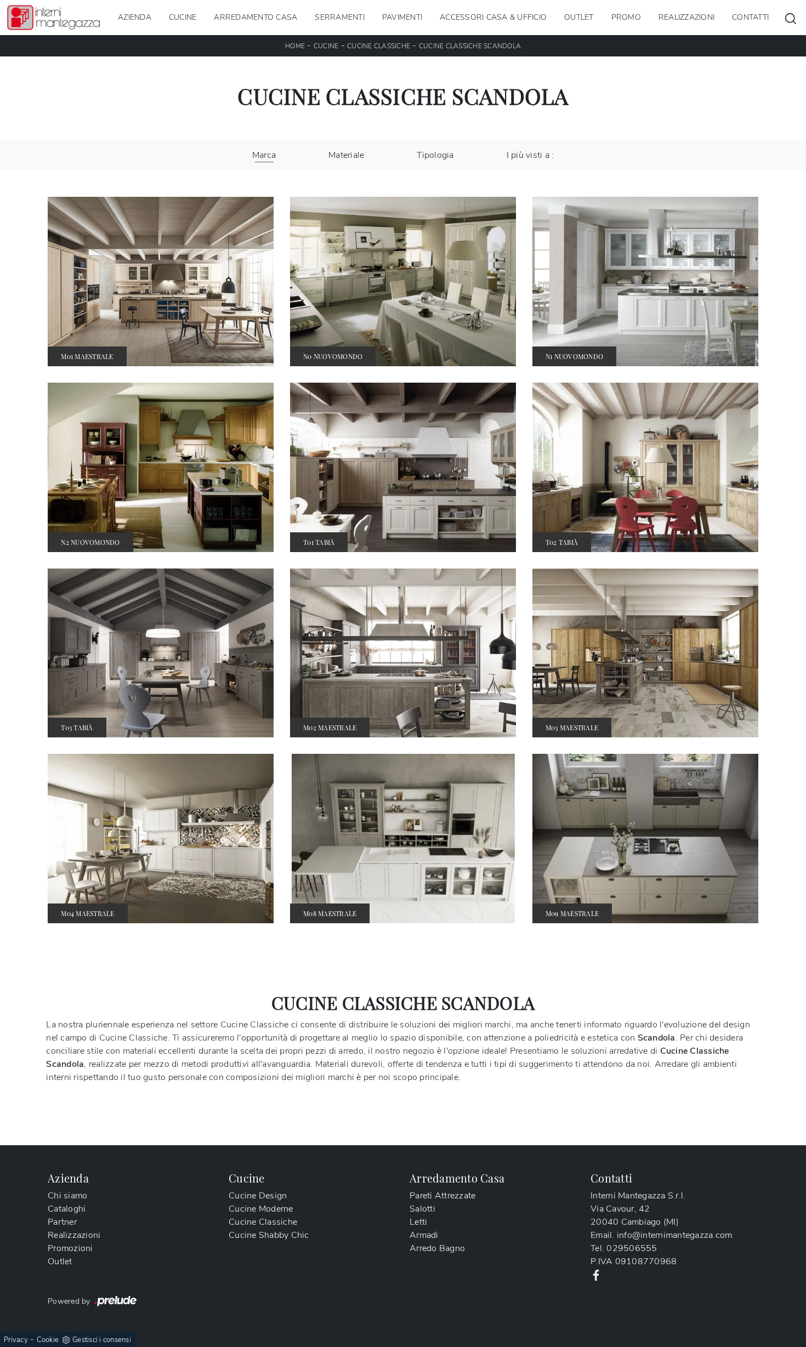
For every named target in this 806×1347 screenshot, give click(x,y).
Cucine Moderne (261, 1209)
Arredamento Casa (255, 17)
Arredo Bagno (437, 1248)
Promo (626, 17)
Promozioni (70, 1248)
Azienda (134, 17)
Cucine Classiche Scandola (470, 46)
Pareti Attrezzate (442, 1196)
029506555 (631, 1248)
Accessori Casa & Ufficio (493, 17)
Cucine (183, 17)
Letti (418, 1222)
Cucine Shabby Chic (269, 1235)
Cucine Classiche (378, 46)
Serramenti (340, 17)
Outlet (579, 17)
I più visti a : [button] (530, 155)
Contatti (750, 17)
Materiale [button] (346, 155)
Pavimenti (402, 17)
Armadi (424, 1235)
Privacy (16, 1340)
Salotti (422, 1209)
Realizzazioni (686, 17)
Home (295, 46)
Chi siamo (67, 1196)
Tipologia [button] (435, 155)
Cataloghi (67, 1209)
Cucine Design (258, 1196)
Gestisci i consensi (101, 1340)
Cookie (48, 1340)
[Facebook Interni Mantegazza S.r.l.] (596, 1275)
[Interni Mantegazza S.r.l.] (53, 17)
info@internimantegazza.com (675, 1235)
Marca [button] (264, 155)
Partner (62, 1222)
